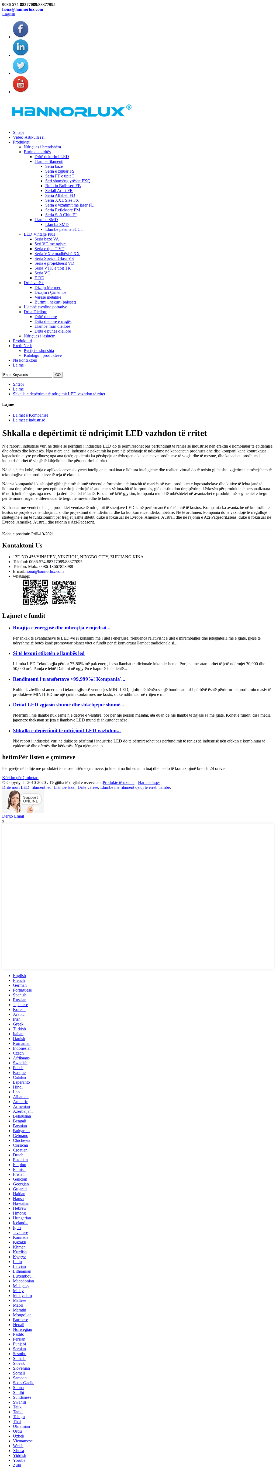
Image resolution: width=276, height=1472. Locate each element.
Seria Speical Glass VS (54, 258)
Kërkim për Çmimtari (20, 777)
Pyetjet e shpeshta (39, 350)
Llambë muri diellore (52, 326)
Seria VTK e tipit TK (52, 268)
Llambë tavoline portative (45, 307)
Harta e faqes (149, 782)
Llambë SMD (46, 219)
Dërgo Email (13, 816)
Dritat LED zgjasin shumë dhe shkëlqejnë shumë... (68, 704)
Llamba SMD (57, 224)
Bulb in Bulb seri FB (63, 185)
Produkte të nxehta (118, 782)
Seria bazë (54, 166)
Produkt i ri (22, 341)
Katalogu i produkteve (43, 355)
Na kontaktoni (25, 360)
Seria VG (42, 273)
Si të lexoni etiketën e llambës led (49, 653)
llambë (164, 787)
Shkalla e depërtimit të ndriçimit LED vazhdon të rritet (59, 394)
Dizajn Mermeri (47, 287)
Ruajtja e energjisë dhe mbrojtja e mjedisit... (62, 627)
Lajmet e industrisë (29, 420)
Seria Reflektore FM (62, 210)
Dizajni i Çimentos (50, 292)
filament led (41, 787)
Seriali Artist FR (59, 190)
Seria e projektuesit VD (54, 263)
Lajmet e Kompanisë (30, 415)
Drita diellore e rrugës (52, 321)
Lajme (18, 365)
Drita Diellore (35, 311)
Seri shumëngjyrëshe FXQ (68, 181)
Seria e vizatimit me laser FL (69, 205)
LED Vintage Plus (39, 234)
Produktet (21, 142)
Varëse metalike (47, 297)
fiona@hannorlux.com (22, 9)
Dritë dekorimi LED (51, 156)
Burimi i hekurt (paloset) (55, 302)
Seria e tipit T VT (49, 248)
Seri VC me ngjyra (50, 244)
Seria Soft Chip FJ (61, 214)
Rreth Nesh (22, 345)
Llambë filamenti (48, 161)
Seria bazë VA (46, 239)
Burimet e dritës (37, 151)
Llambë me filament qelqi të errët (128, 787)
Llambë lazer (64, 787)
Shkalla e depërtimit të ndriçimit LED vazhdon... (67, 730)
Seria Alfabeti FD (60, 195)
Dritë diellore (45, 316)
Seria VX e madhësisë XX (57, 253)
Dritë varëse (34, 282)
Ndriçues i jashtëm (39, 336)
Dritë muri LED (15, 787)
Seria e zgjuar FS (59, 171)
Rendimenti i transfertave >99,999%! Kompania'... (69, 679)
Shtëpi (18, 132)
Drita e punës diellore (52, 331)
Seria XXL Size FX (62, 200)
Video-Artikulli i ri (28, 137)
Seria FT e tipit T (59, 176)
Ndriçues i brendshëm (42, 147)
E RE (39, 277)
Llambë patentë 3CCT (64, 229)
